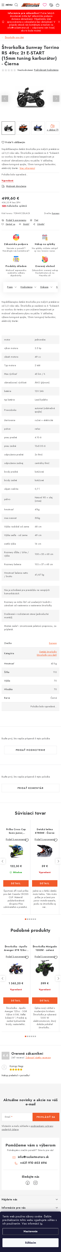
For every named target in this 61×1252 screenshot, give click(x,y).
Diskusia (44, 287)
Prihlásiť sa (46, 1117)
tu (41, 1223)
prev (2, 861)
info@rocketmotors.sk (33, 1157)
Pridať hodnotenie (30, 750)
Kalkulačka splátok (17, 206)
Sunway (55, 213)
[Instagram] (35, 1183)
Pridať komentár (31, 788)
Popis (10, 287)
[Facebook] (28, 1183)
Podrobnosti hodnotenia (46, 70)
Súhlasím (30, 1243)
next (58, 861)
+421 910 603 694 (33, 1163)
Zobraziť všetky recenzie (38, 1057)
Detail (16, 883)
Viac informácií (27, 168)
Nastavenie (31, 1231)
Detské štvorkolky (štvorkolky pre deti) (47, 653)
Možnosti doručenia (16, 186)
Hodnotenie (26, 287)
